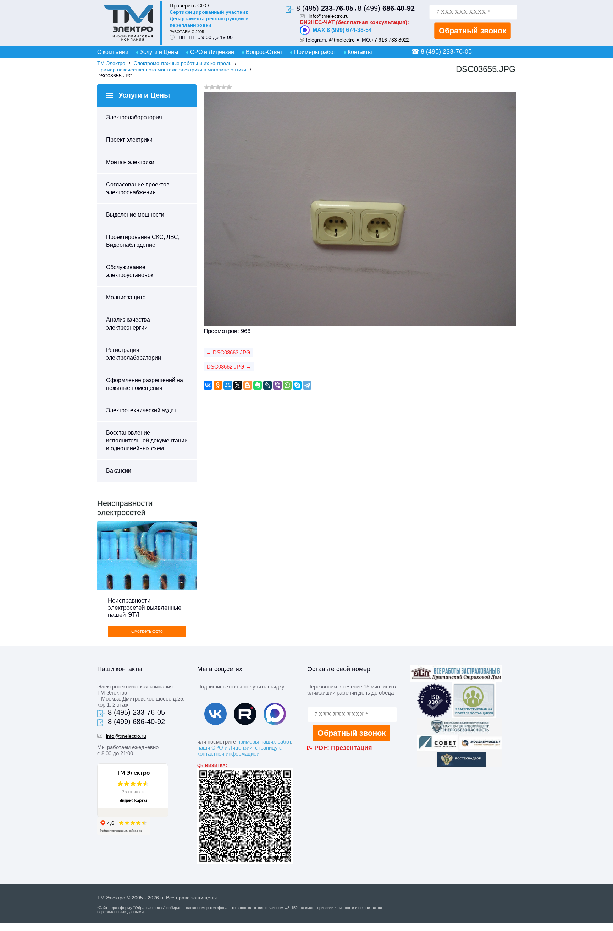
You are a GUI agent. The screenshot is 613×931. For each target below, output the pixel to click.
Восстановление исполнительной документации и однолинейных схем (147, 440)
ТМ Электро (111, 63)
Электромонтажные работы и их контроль (182, 63)
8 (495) (324, 8)
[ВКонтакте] (208, 385)
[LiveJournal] (267, 385)
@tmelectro (342, 40)
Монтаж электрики (130, 162)
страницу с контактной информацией (239, 751)
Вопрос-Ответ (264, 52)
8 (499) (386, 8)
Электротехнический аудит (141, 410)
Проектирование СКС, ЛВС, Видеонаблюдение (143, 241)
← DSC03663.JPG (228, 352)
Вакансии (118, 471)
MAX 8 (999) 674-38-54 (342, 30)
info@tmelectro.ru (329, 16)
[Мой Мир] (227, 385)
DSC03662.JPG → (229, 367)
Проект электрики (129, 140)
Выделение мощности (135, 215)
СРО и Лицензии (212, 52)
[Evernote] (257, 385)
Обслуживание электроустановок (129, 271)
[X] (237, 385)
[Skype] (297, 385)
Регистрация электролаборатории (133, 354)
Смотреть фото (147, 631)
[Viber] (277, 385)
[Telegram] (307, 385)
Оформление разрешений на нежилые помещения (144, 384)
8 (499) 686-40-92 (136, 721)
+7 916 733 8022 (390, 40)
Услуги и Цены (159, 52)
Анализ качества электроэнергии (128, 324)
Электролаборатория (134, 117)
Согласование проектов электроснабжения (138, 188)
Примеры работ (315, 52)
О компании (112, 52)
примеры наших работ (264, 742)
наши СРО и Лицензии (224, 748)
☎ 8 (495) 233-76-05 (441, 51)
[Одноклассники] (218, 385)
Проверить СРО (189, 5)
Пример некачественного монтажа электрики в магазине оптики (171, 69)
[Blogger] (247, 385)
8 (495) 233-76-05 (136, 712)
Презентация (351, 747)
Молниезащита (126, 297)
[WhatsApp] (287, 385)
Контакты (360, 52)
